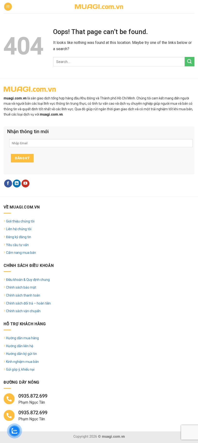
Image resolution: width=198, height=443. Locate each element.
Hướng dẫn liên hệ (19, 346)
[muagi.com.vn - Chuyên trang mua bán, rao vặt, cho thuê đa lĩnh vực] (99, 6)
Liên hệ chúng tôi (18, 229)
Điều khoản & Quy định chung (28, 280)
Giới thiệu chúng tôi (20, 221)
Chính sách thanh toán (23, 295)
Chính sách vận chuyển (23, 311)
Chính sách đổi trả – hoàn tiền (28, 303)
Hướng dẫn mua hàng (22, 338)
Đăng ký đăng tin (18, 237)
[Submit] (189, 61)
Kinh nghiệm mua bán (22, 362)
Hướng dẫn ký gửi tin (21, 354)
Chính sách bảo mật (21, 287)
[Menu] (8, 7)
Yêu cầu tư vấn (17, 245)
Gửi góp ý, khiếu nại (20, 369)
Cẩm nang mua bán (21, 253)
